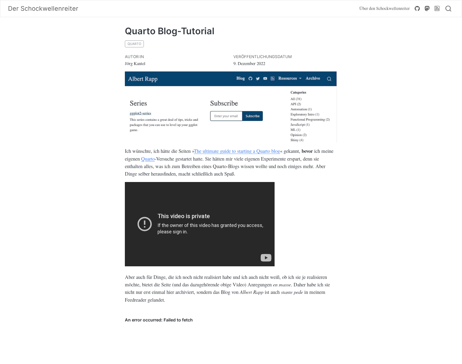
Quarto (148, 158)
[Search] (448, 9)
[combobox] (448, 9)
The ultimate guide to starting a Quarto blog (237, 150)
